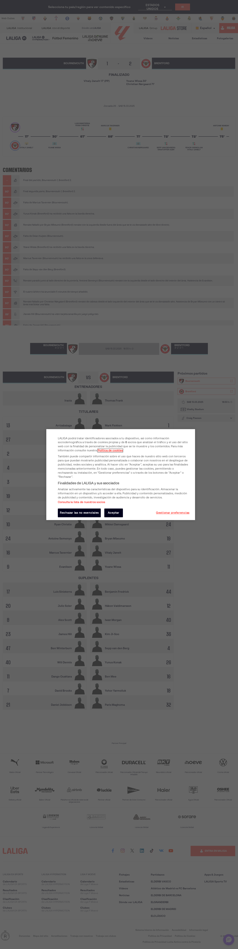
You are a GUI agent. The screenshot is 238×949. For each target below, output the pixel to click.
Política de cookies (110, 450)
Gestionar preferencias (172, 512)
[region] (120, 474)
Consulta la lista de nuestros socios (81, 502)
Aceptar (113, 512)
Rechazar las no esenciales (79, 512)
